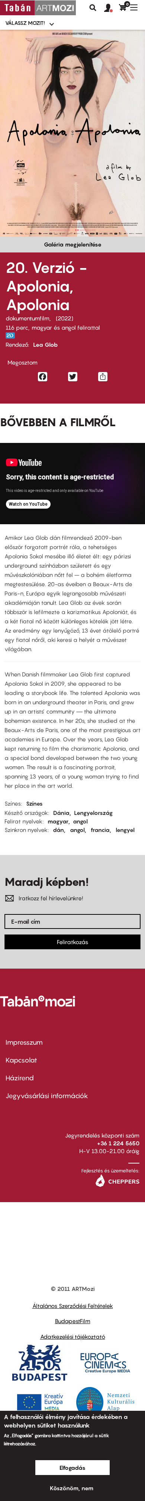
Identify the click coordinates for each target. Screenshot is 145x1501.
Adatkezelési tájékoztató (72, 1336)
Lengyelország (93, 812)
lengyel (125, 829)
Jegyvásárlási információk (47, 1096)
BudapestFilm (72, 1321)
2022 (64, 318)
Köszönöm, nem (71, 1488)
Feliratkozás (72, 942)
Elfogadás (72, 1467)
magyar (58, 821)
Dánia (61, 812)
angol (80, 821)
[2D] (12, 335)
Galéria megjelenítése (73, 244)
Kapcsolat (21, 1060)
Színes (34, 803)
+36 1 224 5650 (118, 1143)
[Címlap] (38, 7)
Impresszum (24, 1042)
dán (58, 829)
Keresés (93, 8)
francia (100, 829)
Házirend (20, 1078)
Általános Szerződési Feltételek (72, 1305)
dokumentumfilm (27, 318)
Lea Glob (45, 344)
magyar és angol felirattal (66, 327)
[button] (111, 8)
